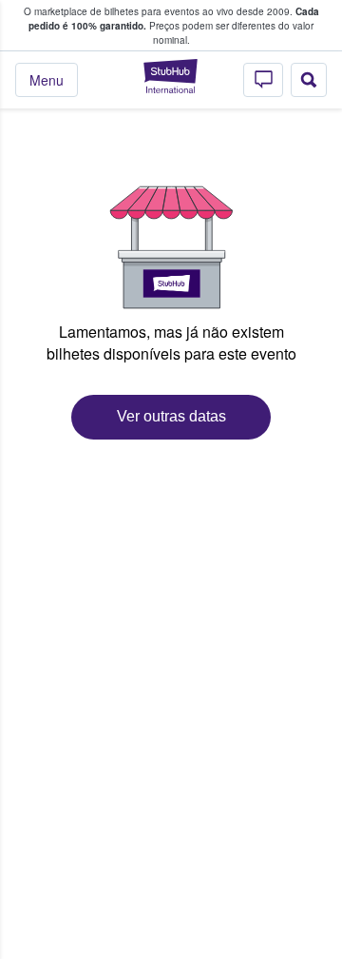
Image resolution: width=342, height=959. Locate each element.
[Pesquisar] (309, 80)
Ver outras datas (171, 416)
